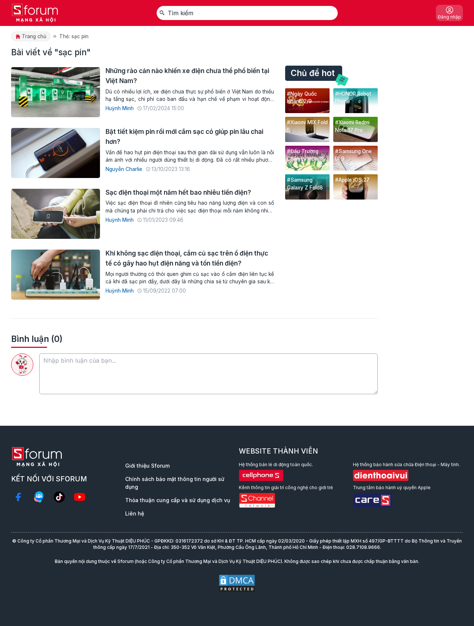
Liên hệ (134, 513)
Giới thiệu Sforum (147, 465)
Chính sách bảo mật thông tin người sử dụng (174, 483)
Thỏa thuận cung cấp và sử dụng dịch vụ (177, 500)
